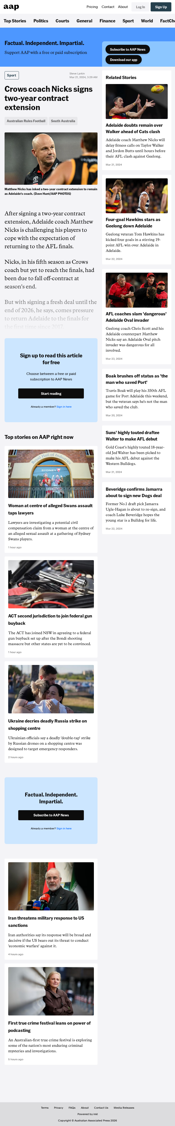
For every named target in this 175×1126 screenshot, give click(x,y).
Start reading (51, 393)
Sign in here (64, 406)
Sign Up (161, 7)
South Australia (63, 121)
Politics (40, 21)
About (123, 7)
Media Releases (124, 1107)
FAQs (72, 1107)
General (84, 21)
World (147, 21)
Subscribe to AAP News (127, 49)
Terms (45, 1107)
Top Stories (15, 21)
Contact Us (101, 1107)
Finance (107, 21)
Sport (128, 21)
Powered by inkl (87, 1114)
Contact (108, 7)
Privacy (58, 1107)
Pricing (92, 7)
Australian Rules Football (26, 121)
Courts (62, 21)
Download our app (123, 59)
